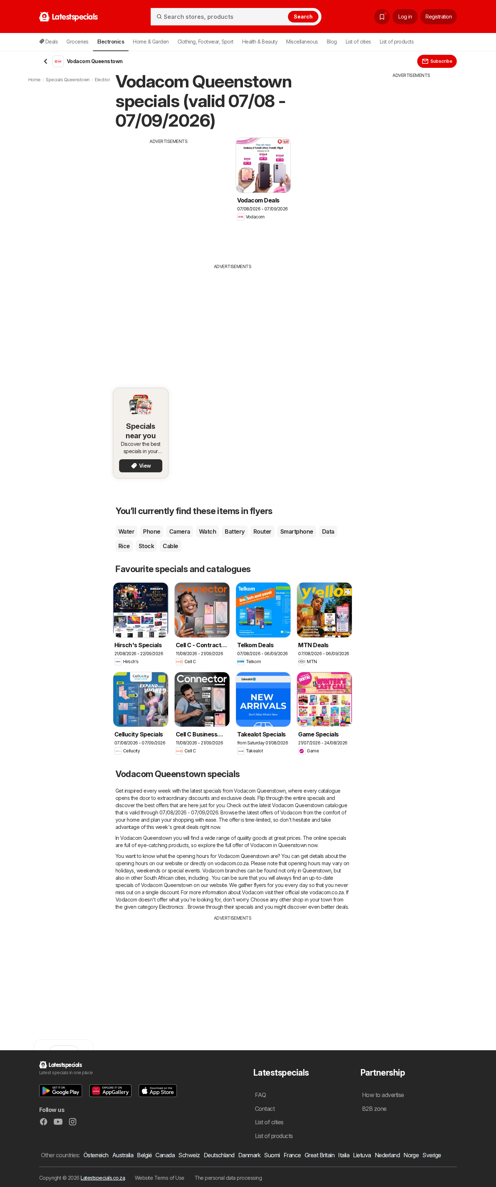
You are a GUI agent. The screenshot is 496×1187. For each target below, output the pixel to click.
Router (262, 531)
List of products (397, 41)
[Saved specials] (382, 16)
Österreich (96, 1155)
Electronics (171, 907)
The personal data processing (228, 1178)
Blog (332, 41)
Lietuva (362, 1155)
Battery (234, 531)
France (292, 1155)
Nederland (387, 1155)
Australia (122, 1155)
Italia (343, 1155)
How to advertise (383, 1094)
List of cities (358, 41)
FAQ (260, 1094)
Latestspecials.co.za (103, 1178)
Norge (411, 1155)
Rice (124, 546)
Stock (146, 546)
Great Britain (319, 1155)
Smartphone (296, 531)
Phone (151, 531)
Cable (170, 546)
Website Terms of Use (159, 1178)
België (144, 1155)
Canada (165, 1155)
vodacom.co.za (232, 863)
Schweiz (189, 1155)
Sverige (431, 1155)
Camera (179, 531)
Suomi (272, 1155)
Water (126, 531)
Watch (207, 531)
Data (328, 531)
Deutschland (219, 1155)
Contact (265, 1108)
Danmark (249, 1155)
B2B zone (374, 1108)
